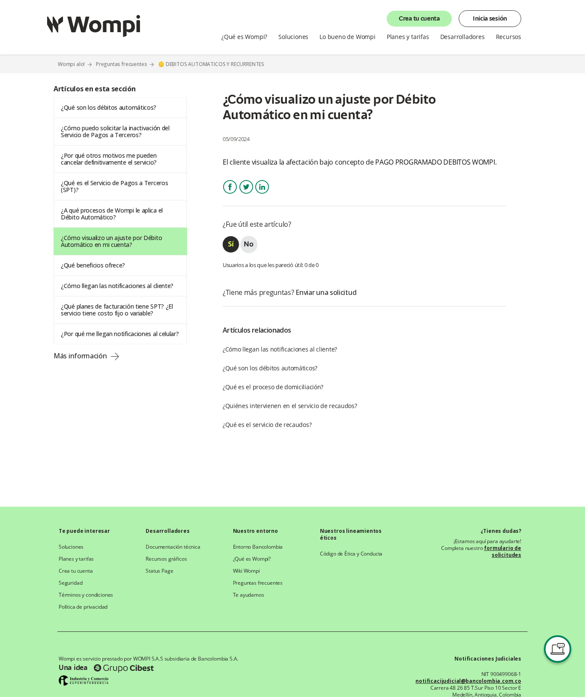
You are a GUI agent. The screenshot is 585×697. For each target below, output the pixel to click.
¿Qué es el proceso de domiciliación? (273, 387)
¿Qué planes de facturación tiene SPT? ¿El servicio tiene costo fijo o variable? (117, 309)
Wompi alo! (71, 64)
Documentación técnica (173, 547)
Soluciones (71, 547)
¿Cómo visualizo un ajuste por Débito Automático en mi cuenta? (111, 241)
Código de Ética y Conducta (351, 553)
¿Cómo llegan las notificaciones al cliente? (117, 286)
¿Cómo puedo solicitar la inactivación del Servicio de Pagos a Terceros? (115, 131)
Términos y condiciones (86, 595)
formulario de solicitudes (502, 551)
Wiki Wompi (246, 571)
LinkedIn (262, 194)
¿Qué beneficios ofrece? (93, 265)
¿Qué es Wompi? (252, 559)
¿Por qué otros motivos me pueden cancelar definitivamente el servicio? (109, 158)
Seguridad (70, 583)
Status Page (159, 571)
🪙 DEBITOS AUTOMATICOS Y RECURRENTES (211, 64)
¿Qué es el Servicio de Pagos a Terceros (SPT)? (114, 186)
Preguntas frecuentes (121, 64)
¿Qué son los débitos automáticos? (108, 107)
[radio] (231, 244)
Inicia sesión (490, 18)
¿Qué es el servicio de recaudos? (267, 425)
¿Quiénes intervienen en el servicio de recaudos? (290, 406)
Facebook (230, 194)
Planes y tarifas (76, 559)
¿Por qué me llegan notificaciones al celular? (120, 334)
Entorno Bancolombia (258, 547)
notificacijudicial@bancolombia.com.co (468, 681)
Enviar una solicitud (325, 292)
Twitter (246, 194)
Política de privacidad (83, 607)
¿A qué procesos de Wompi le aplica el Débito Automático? (112, 213)
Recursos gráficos (166, 559)
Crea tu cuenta (419, 18)
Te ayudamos (248, 595)
